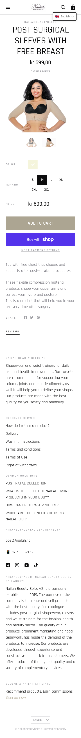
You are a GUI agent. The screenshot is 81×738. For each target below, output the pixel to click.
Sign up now (16, 697)
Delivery (12, 433)
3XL (46, 189)
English (38, 720)
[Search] (63, 7)
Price (10, 204)
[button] (64, 16)
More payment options (40, 250)
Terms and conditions (23, 449)
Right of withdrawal (22, 465)
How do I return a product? (28, 425)
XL (61, 179)
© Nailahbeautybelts (27, 729)
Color (11, 164)
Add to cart (40, 223)
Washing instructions (23, 441)
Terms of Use (16, 457)
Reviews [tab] (13, 331)
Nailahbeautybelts (40, 22)
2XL (34, 189)
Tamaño (12, 184)
